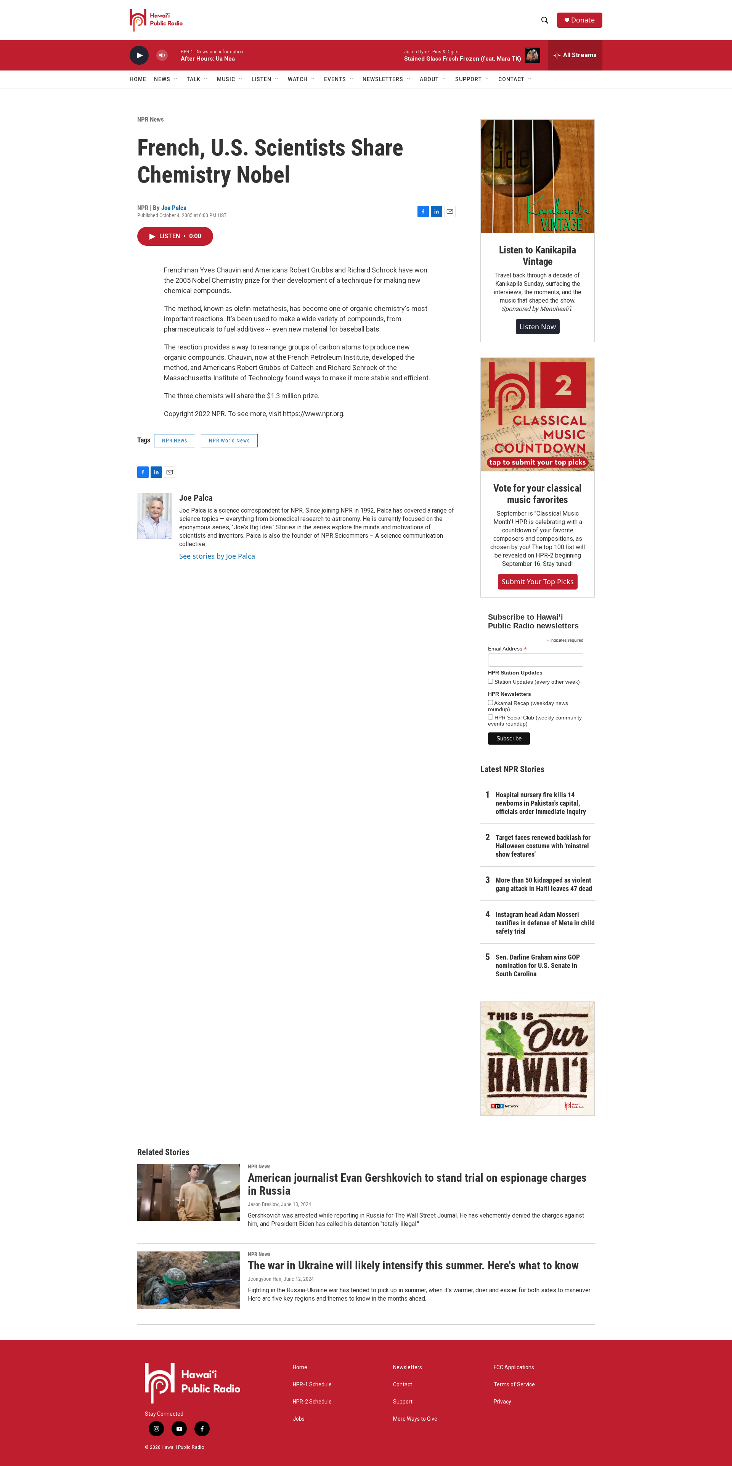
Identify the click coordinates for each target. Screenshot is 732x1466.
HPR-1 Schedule (312, 1384)
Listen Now (538, 326)
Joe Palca (173, 207)
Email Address (507, 648)
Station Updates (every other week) (536, 682)
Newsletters (407, 1367)
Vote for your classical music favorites (537, 493)
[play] (139, 55)
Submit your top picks (538, 581)
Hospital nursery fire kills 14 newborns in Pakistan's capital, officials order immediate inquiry (541, 803)
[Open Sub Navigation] (176, 79)
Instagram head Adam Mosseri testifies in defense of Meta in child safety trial (545, 922)
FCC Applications (514, 1367)
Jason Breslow (263, 1204)
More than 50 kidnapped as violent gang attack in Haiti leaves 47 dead (544, 884)
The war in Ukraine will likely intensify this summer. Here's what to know (413, 1265)
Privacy (502, 1402)
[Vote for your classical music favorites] (537, 414)
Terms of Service (514, 1384)
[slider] (174, 55)
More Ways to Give (415, 1419)
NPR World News (229, 440)
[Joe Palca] (154, 516)
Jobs (299, 1419)
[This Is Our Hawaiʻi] (537, 1058)
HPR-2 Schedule (312, 1402)
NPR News (150, 119)
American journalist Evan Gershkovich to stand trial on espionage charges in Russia (417, 1184)
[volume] (162, 55)
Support (403, 1402)
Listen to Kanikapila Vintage (537, 255)
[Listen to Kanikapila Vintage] (537, 176)
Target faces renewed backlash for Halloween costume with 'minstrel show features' (543, 845)
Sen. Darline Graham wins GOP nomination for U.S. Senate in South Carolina (538, 965)
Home (138, 79)
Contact (402, 1384)
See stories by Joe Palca (217, 556)
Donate (583, 20)
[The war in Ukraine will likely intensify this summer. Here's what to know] (188, 1280)
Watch (298, 79)
